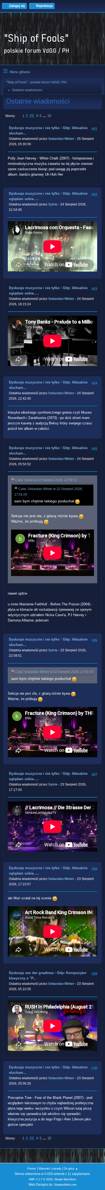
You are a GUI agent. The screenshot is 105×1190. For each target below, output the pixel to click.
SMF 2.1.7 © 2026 (40, 1179)
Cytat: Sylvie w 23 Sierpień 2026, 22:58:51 (46, 480)
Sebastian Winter (61, 139)
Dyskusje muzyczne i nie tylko (34, 128)
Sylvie (53, 204)
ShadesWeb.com (65, 1184)
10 (49, 116)
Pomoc (31, 1168)
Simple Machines (65, 1179)
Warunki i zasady (50, 1168)
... (45, 116)
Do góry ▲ (71, 1168)
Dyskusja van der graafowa (31, 973)
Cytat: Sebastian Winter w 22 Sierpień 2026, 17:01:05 (54, 672)
